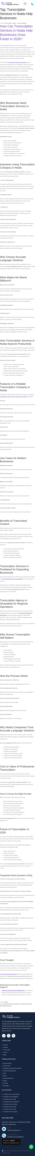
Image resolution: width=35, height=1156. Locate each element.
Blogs (6, 1002)
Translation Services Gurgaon (10, 1111)
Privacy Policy (6, 1050)
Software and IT (7, 1065)
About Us (5, 1045)
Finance (5, 1075)
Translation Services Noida (9, 1106)
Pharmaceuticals (7, 1063)
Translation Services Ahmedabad (11, 1094)
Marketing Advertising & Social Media (12, 1068)
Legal (4, 1073)
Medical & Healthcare (8, 1078)
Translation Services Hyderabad (11, 1101)
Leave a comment (21, 23)
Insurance (5, 1083)
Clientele (5, 1047)
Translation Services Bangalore (10, 1096)
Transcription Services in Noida (11, 1004)
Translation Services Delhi (9, 1099)
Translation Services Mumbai (10, 1104)
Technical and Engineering (9, 1070)
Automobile (6, 1085)
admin (14, 23)
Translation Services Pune (9, 1109)
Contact (5, 1052)
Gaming (5, 1080)
